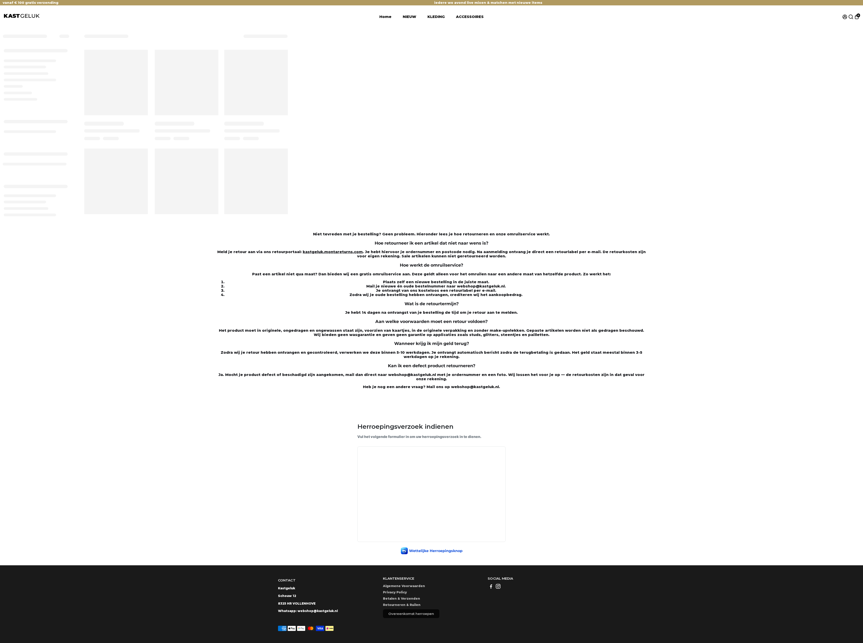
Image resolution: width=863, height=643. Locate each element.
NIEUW (409, 17)
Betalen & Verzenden (401, 598)
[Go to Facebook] (491, 587)
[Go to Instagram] (498, 587)
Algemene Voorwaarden (404, 586)
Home (385, 17)
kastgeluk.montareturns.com (333, 252)
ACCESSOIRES (470, 17)
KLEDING (436, 17)
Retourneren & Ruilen (401, 605)
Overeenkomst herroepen (411, 614)
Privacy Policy (395, 592)
